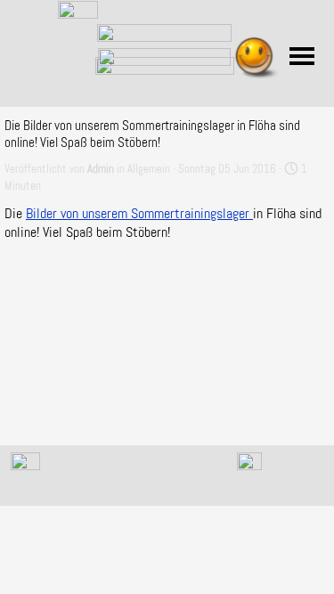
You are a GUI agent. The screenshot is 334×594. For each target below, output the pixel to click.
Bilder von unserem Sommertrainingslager (139, 213)
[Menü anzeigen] (302, 56)
